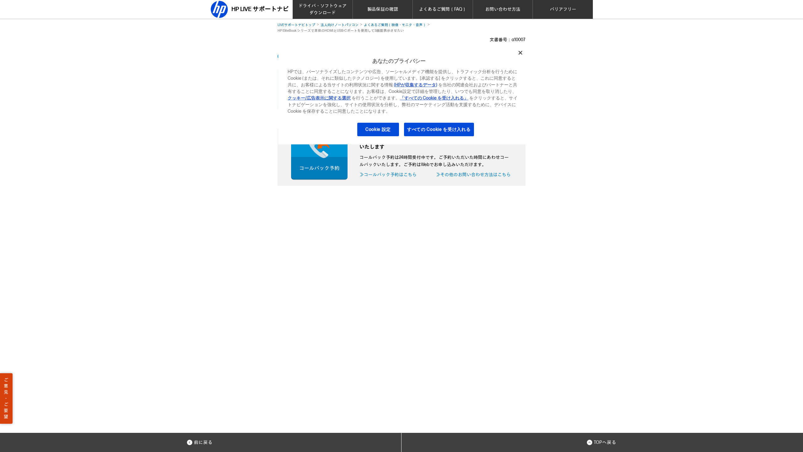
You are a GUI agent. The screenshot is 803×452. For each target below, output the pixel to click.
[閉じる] (520, 53)
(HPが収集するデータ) (415, 85)
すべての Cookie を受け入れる (439, 129)
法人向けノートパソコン (340, 25)
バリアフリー (563, 9)
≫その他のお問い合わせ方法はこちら (473, 174)
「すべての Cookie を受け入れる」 (434, 98)
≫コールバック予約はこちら (388, 174)
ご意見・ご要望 (6, 398)
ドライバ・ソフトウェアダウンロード (322, 9)
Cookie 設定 (378, 129)
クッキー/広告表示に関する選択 (319, 98)
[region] (403, 94)
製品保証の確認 (382, 9)
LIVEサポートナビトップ (296, 25)
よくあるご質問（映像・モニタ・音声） (395, 25)
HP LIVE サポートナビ (260, 9)
